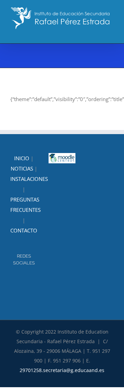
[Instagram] (19, 281)
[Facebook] (29, 281)
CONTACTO (23, 230)
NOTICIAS (22, 168)
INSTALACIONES (29, 178)
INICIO (21, 158)
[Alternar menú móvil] (111, 32)
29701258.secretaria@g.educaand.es (62, 370)
